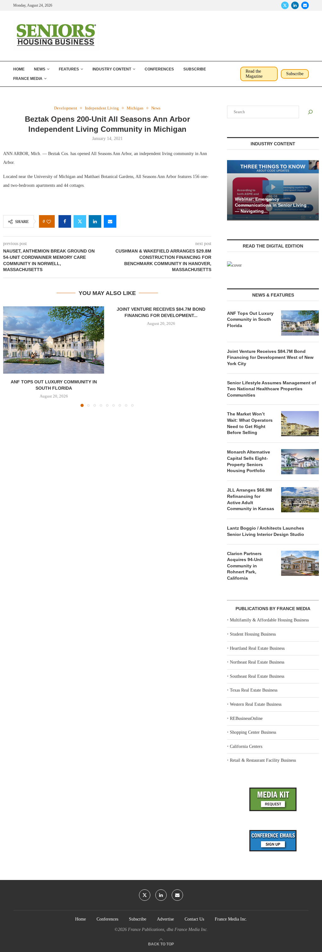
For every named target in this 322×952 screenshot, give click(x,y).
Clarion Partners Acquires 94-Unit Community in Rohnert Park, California (245, 566)
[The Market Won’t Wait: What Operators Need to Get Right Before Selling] (300, 423)
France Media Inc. (231, 919)
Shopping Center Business (253, 732)
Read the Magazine (254, 74)
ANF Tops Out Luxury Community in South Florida (250, 319)
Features (69, 69)
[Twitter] (285, 5)
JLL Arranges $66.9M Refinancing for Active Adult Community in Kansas (250, 499)
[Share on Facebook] (64, 221)
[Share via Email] (110, 221)
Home (19, 69)
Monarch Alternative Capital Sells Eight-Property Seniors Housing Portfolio (248, 461)
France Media (27, 78)
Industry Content (111, 69)
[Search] (310, 112)
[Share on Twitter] (80, 221)
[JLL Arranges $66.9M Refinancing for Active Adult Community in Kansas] (300, 499)
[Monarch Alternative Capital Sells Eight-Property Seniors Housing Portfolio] (300, 461)
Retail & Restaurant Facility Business (263, 760)
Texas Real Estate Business (253, 690)
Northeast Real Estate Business (257, 662)
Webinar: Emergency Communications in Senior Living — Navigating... (271, 205)
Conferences (159, 69)
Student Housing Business (253, 634)
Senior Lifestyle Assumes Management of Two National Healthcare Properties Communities (271, 389)
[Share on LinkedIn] (95, 221)
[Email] (305, 5)
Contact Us (194, 919)
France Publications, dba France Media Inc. (168, 929)
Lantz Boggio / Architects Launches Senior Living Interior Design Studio (265, 531)
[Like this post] (49, 221)
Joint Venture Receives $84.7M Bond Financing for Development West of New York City (270, 357)
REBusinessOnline (246, 718)
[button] (11, 356)
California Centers (246, 746)
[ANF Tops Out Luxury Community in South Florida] (53, 340)
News (39, 69)
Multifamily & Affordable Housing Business (269, 620)
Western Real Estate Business (255, 704)
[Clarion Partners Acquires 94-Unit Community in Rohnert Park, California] (300, 563)
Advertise (165, 919)
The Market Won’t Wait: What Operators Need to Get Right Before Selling (250, 423)
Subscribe (194, 69)
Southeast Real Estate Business (257, 676)
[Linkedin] (295, 5)
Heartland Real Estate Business (257, 648)
